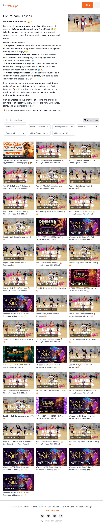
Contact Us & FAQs (84, 507)
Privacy (42, 507)
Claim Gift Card (68, 507)
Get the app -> (52, 510)
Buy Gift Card (53, 507)
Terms (34, 507)
